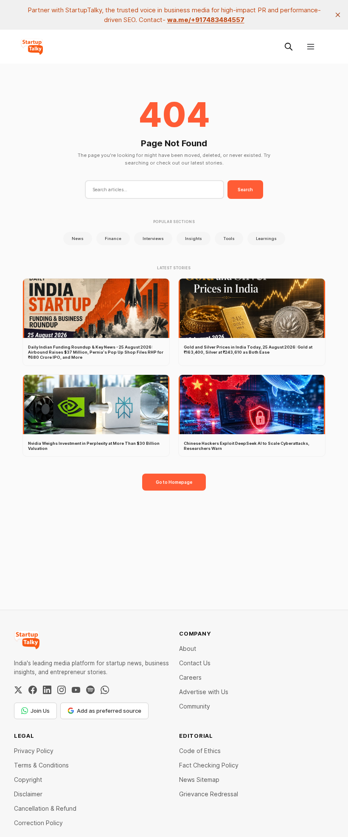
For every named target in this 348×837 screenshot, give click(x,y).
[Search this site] (288, 46)
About (187, 648)
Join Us (40, 710)
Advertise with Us (203, 691)
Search (245, 189)
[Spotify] (90, 690)
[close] (338, 15)
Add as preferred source (109, 710)
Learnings (266, 238)
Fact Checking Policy (209, 765)
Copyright (28, 779)
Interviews (153, 238)
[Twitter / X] (18, 690)
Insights (193, 238)
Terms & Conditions (41, 765)
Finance (113, 238)
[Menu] (310, 46)
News (78, 238)
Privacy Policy (33, 750)
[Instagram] (61, 690)
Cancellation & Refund (45, 808)
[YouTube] (76, 690)
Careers (190, 677)
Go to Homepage (174, 482)
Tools (229, 238)
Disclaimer (28, 794)
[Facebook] (32, 690)
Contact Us (194, 663)
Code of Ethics (200, 750)
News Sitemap (199, 779)
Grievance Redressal (208, 794)
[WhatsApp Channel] (105, 690)
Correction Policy (38, 822)
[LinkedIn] (47, 690)
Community (194, 706)
